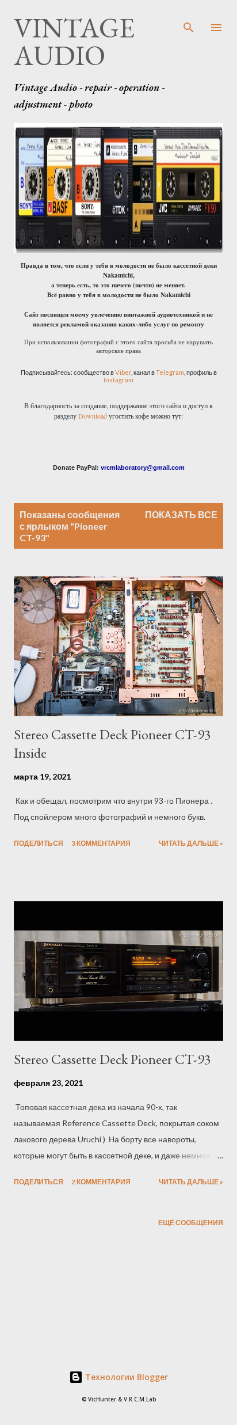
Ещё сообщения (190, 1222)
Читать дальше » (191, 843)
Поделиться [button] (38, 843)
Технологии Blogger (125, 1376)
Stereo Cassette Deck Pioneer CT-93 (112, 1059)
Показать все (181, 514)
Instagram (118, 379)
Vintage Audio (74, 41)
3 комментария (101, 843)
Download (92, 415)
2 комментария (101, 1181)
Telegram (170, 372)
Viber (123, 372)
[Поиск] (189, 21)
